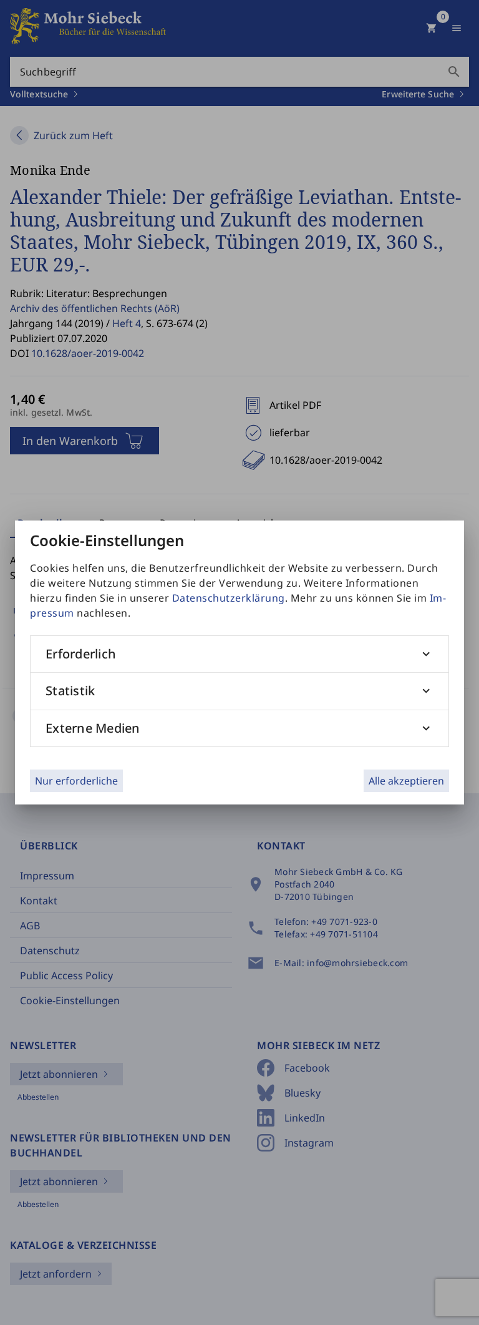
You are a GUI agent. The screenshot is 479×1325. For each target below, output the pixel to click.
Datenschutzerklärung (228, 598)
